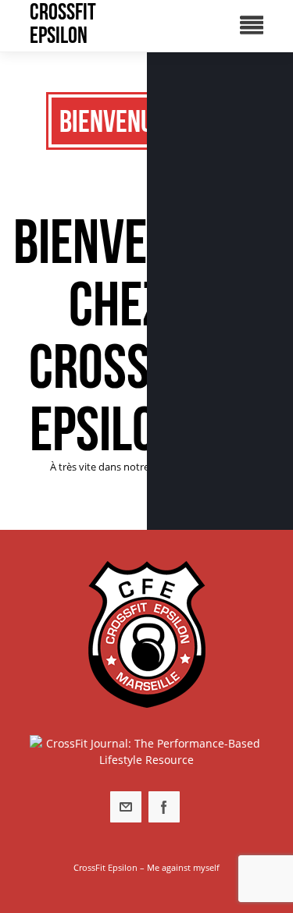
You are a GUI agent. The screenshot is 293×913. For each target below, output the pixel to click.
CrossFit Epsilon (63, 23)
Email (125, 806)
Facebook (164, 806)
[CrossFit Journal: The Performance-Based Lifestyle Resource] (147, 751)
